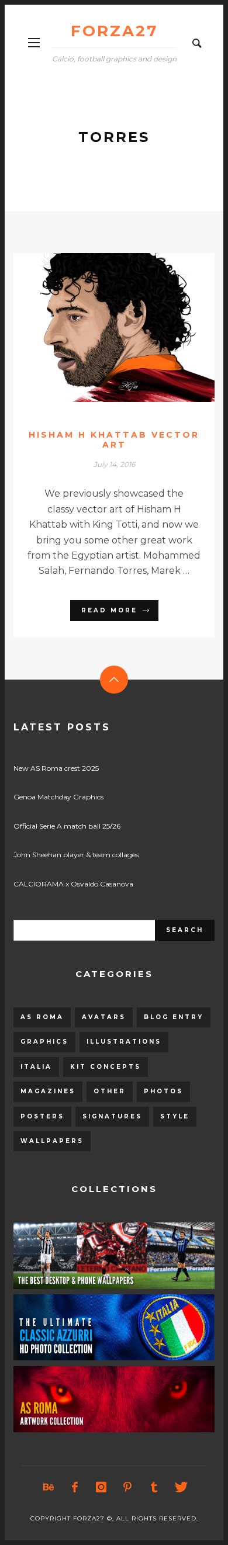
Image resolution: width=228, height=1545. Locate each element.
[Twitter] (180, 1487)
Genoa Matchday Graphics (58, 796)
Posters (42, 1116)
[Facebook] (75, 1487)
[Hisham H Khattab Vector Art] (95, 327)
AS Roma (42, 1017)
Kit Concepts (105, 1067)
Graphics (44, 1041)
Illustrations (124, 1041)
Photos (163, 1091)
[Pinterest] (127, 1487)
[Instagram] (101, 1487)
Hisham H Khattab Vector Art (114, 439)
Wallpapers (52, 1141)
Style (174, 1116)
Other (110, 1091)
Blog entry (173, 1017)
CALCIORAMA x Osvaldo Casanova (73, 883)
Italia (36, 1067)
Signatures (112, 1116)
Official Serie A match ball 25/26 (66, 826)
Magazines (47, 1091)
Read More (109, 610)
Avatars (104, 1017)
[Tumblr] (154, 1487)
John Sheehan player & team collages (76, 854)
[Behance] (49, 1487)
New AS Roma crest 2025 (56, 768)
